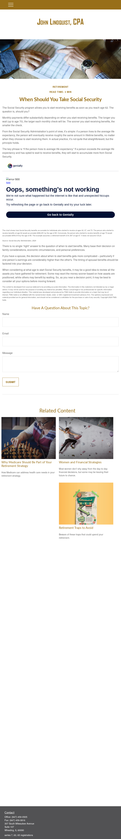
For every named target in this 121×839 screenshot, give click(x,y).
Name (5, 314)
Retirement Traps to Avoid (76, 527)
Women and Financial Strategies (80, 462)
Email (5, 333)
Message (7, 353)
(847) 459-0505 (19, 816)
